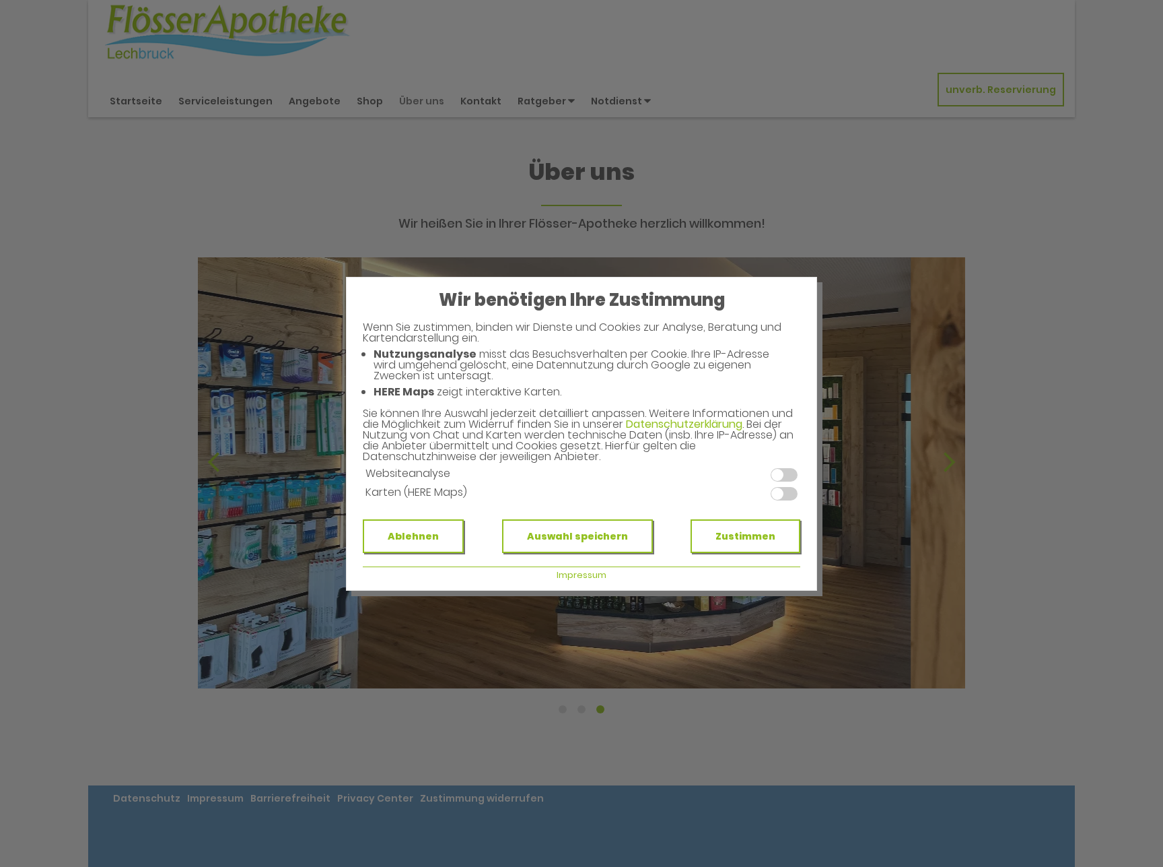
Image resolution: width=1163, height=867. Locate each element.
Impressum (581, 575)
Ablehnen (413, 536)
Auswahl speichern (577, 536)
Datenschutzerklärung (684, 424)
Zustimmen (745, 536)
